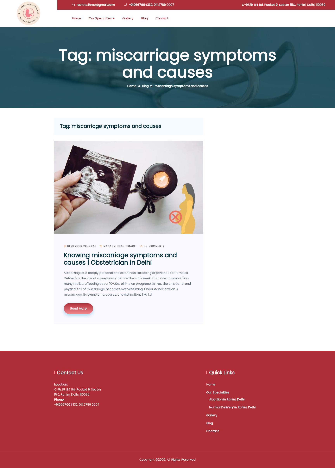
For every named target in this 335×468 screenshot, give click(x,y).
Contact (161, 18)
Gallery (127, 18)
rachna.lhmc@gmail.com (95, 5)
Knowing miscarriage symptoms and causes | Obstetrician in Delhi (120, 259)
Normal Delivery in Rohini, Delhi (232, 407)
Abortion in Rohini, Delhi (226, 399)
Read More (78, 308)
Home (76, 18)
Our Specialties (100, 18)
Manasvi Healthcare (119, 246)
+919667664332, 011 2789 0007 (151, 5)
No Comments (154, 246)
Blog (144, 18)
